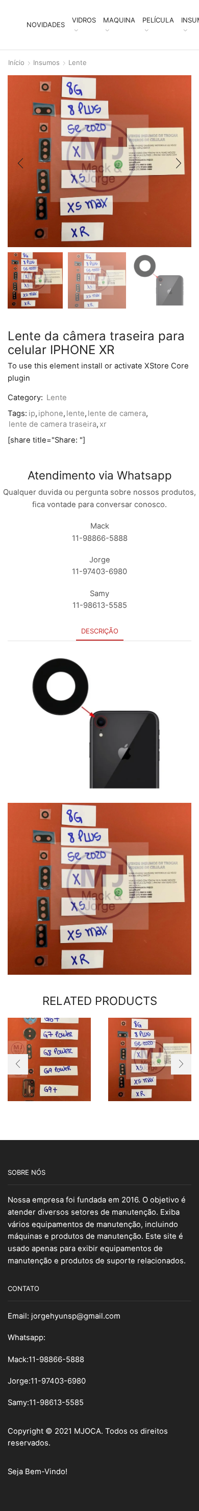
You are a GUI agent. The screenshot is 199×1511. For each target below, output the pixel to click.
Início (16, 62)
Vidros (84, 20)
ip (32, 413)
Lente (77, 62)
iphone (50, 413)
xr (103, 424)
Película (158, 20)
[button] (20, 164)
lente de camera (117, 413)
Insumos (46, 62)
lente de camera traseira (52, 424)
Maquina (119, 20)
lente (75, 413)
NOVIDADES (46, 24)
